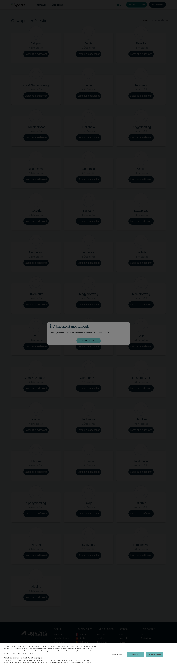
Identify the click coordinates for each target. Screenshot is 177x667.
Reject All (135, 654)
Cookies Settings (116, 654)
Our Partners (8, 665)
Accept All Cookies (155, 654)
